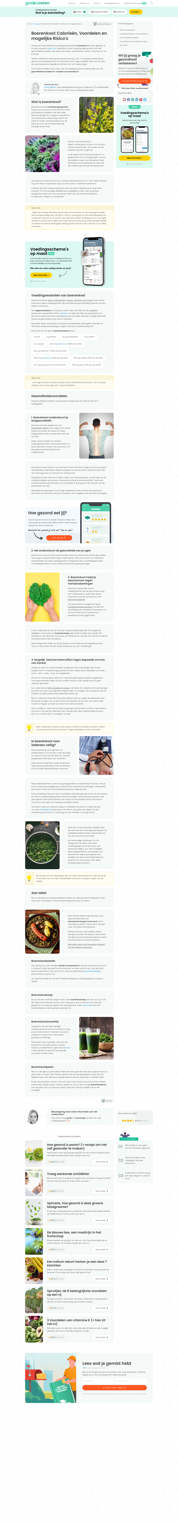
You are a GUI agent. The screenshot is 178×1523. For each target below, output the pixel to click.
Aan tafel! (123, 45)
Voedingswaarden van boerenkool (134, 34)
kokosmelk (87, 1005)
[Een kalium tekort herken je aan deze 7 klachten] (34, 1270)
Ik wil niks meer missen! (113, 1387)
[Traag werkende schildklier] (34, 1183)
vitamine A (46, 358)
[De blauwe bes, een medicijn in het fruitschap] (34, 1241)
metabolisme (45, 809)
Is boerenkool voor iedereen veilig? (133, 41)
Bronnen (109, 1101)
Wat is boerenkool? (127, 30)
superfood (51, 48)
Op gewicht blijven (100, 12)
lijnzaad (66, 1047)
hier (68, 1121)
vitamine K (62, 344)
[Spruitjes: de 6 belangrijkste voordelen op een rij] (34, 1300)
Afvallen (79, 12)
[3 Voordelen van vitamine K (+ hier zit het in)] (34, 1329)
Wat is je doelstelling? (50, 12)
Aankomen (120, 12)
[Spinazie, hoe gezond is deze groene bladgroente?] (34, 1212)
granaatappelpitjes (92, 971)
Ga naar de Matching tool (133, 81)
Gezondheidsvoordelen (129, 37)
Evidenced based (104, 24)
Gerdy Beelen (50, 87)
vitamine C (64, 313)
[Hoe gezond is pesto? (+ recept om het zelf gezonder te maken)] (34, 1153)
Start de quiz (57, 538)
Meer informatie (40, 275)
